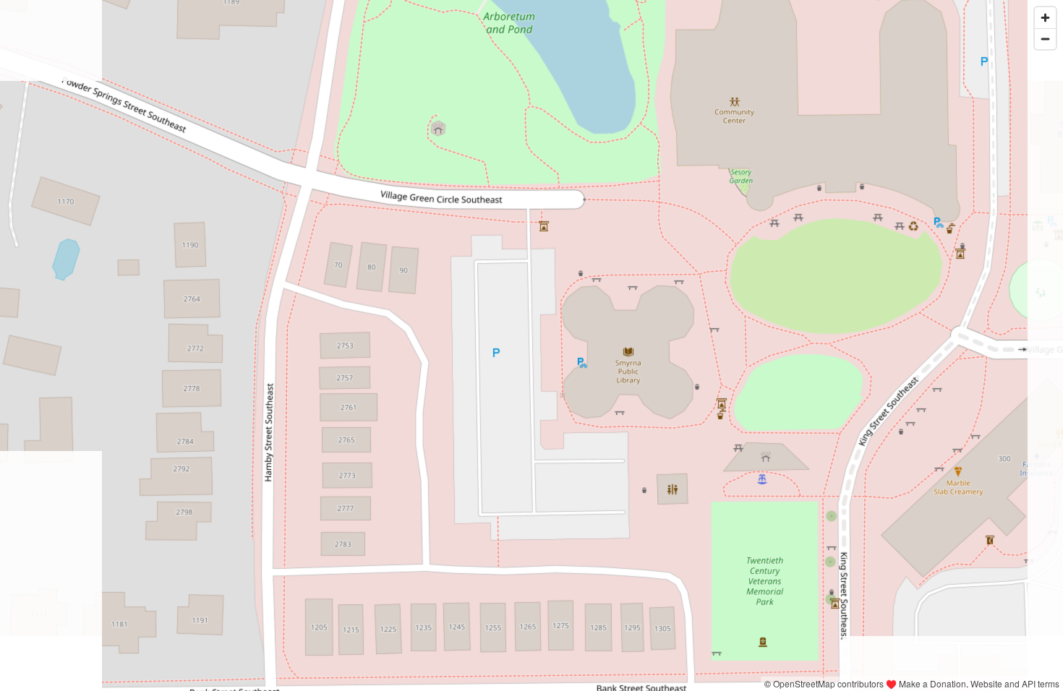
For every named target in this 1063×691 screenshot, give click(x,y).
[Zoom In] (1045, 17)
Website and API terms (1014, 683)
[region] (531, 345)
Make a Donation (932, 683)
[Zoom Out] (1045, 38)
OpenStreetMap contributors (828, 683)
